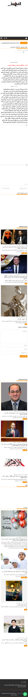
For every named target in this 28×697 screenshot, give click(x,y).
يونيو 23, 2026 (23, 537)
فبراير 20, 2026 (23, 245)
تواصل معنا (23, 682)
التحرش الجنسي (23, 188)
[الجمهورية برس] (26, 38)
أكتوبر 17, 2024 (23, 474)
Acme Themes (14, 695)
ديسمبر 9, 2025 (23, 317)
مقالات (23, 253)
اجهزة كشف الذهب (18, 685)
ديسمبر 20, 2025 (23, 274)
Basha (18, 50)
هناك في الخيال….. (5, 188)
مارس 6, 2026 (23, 638)
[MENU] (1, 38)
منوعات (25, 549)
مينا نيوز (24, 685)
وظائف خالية (25, 450)
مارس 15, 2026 (23, 603)
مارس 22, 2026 (23, 569)
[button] (25, 694)
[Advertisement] (14, 22)
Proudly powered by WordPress (8, 693)
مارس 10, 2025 (23, 442)
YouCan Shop (11, 685)
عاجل (25, 184)
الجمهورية (17, 245)
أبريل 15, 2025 (23, 411)
